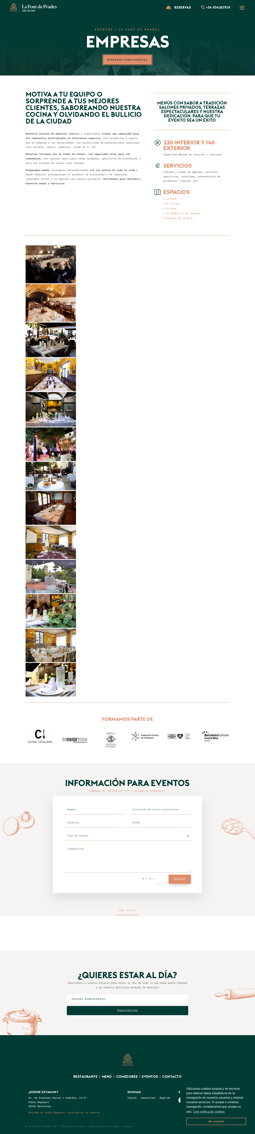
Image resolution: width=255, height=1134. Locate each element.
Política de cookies (73, 1126)
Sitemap (127, 1126)
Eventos (151, 1076)
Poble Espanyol (38, 1102)
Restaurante (85, 1076)
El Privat (172, 203)
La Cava (171, 208)
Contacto (172, 1076)
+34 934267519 (218, 7)
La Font (171, 199)
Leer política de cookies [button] (209, 1111)
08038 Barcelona (39, 1106)
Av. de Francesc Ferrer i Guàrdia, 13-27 (57, 1098)
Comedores (127, 1076)
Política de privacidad (104, 1126)
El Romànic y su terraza (183, 213)
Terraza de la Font (179, 218)
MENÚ (107, 1076)
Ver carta (127, 910)
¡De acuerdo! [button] (216, 1121)
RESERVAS (182, 7)
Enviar (179, 879)
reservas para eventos (127, 59)
